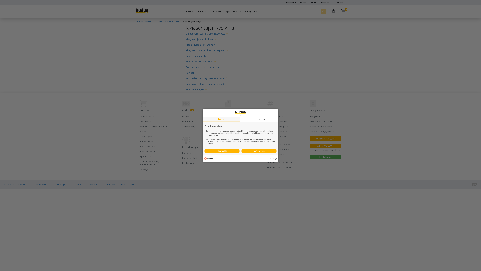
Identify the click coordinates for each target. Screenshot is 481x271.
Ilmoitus (221, 119)
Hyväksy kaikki (259, 151)
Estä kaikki (222, 151)
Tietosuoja (273, 159)
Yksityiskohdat (259, 119)
